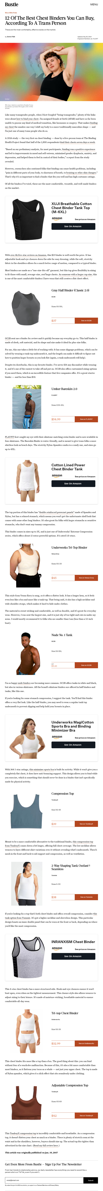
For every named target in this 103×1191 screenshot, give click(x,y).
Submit (90, 1180)
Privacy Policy (54, 1185)
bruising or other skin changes (81, 172)
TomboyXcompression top (23, 1133)
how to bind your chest (27, 118)
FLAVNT (9, 436)
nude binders (24, 683)
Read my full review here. (46, 1145)
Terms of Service (42, 1185)
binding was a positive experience (78, 149)
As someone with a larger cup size (75, 274)
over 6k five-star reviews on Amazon (28, 255)
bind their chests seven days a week (77, 142)
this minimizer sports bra (41, 769)
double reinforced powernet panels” (56, 512)
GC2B (8, 338)
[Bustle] (11, 4)
